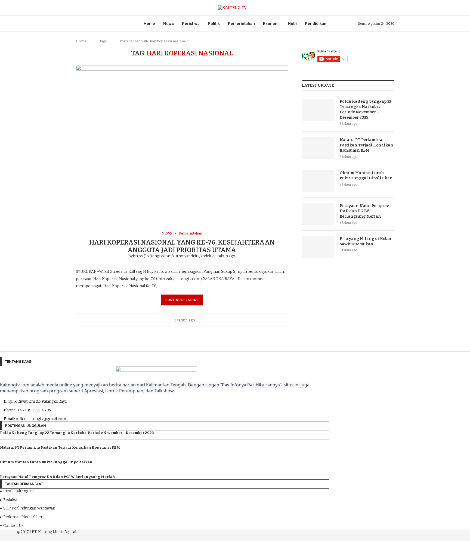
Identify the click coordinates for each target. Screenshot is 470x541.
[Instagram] (156, 536)
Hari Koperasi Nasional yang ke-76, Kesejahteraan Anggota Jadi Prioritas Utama (182, 246)
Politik (214, 23)
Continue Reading (182, 300)
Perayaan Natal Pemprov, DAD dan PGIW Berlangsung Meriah (364, 211)
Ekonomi (271, 23)
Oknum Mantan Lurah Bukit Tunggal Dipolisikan (366, 176)
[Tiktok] (178, 536)
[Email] (171, 536)
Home (149, 23)
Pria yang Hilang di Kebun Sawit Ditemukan (366, 241)
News (168, 23)
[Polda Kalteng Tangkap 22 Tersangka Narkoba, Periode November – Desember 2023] (318, 110)
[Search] (391, 7)
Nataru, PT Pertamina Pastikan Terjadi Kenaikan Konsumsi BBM (366, 145)
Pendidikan (315, 23)
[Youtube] (164, 536)
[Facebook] (148, 536)
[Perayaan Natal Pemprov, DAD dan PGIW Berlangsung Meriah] (318, 214)
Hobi (292, 23)
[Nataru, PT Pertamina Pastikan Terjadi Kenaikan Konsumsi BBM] (318, 148)
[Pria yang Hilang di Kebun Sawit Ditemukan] (318, 247)
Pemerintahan (241, 23)
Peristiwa (191, 23)
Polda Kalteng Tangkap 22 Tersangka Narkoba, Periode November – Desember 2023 (365, 109)
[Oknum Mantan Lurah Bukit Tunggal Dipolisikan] (318, 181)
